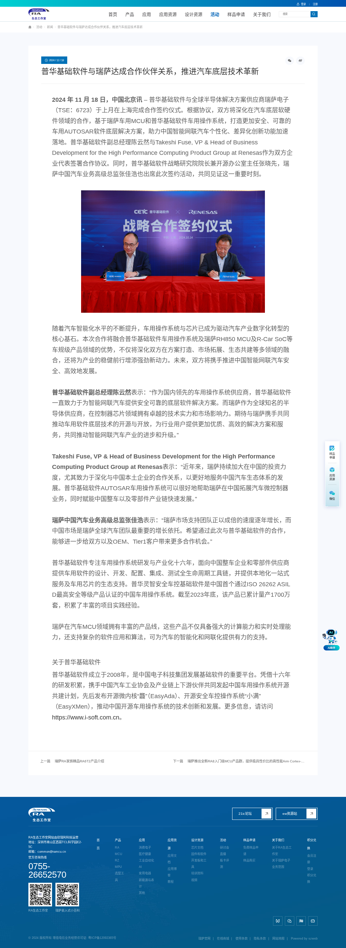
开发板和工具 (198, 864)
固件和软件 (198, 854)
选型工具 (119, 876)
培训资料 (197, 873)
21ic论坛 (245, 813)
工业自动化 (146, 860)
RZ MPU (118, 864)
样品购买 (249, 860)
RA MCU (118, 851)
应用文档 (172, 859)
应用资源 (168, 14)
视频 (194, 880)
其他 (142, 893)
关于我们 (262, 14)
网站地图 (278, 938)
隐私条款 (260, 938)
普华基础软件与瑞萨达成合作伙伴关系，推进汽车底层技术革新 (100, 27)
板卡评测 (224, 864)
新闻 (50, 27)
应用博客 (172, 872)
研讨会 (224, 847)
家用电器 (145, 873)
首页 (112, 14)
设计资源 (193, 14)
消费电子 (145, 847)
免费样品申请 (250, 851)
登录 (303, 4)
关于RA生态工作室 (282, 851)
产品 (129, 14)
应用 (146, 14)
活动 (215, 14)
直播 (223, 854)
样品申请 (236, 14)
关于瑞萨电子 (281, 860)
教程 (171, 881)
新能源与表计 (146, 883)
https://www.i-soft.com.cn (85, 717)
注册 (315, 4)
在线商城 (223, 938)
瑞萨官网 (204, 938)
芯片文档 (197, 847)
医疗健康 (145, 854)
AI (140, 867)
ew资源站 (289, 813)
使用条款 (242, 938)
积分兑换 (311, 878)
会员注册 (311, 859)
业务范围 (278, 867)
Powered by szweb (304, 938)
